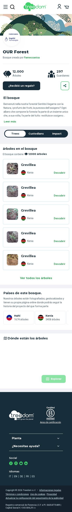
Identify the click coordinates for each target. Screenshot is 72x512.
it (10, 476)
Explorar (56, 378)
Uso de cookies (37, 494)
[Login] (59, 7)
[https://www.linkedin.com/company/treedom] (26, 463)
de (21, 476)
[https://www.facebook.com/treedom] (11, 463)
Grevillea (28, 165)
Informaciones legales (50, 490)
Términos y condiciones (17, 494)
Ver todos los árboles (36, 278)
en (15, 476)
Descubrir (59, 172)
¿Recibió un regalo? (21, 85)
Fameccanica (32, 57)
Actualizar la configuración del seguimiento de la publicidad (34, 498)
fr (27, 476)
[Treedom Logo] (36, 10)
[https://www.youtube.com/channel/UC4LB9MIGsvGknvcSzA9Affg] (21, 463)
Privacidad (52, 494)
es (33, 476)
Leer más (10, 121)
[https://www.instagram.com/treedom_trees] (16, 463)
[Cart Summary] (66, 7)
